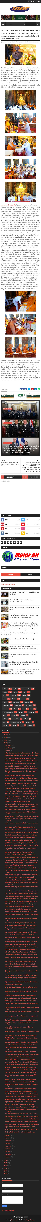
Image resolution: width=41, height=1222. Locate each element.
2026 (5, 735)
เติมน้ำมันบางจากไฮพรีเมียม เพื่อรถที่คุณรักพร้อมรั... (20, 827)
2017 (5, 1171)
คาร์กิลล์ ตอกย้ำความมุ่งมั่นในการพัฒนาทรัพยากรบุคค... (21, 947)
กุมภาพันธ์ (8, 1154)
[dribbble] (34, 1)
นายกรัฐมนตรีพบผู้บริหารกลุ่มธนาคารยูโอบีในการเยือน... (21, 941)
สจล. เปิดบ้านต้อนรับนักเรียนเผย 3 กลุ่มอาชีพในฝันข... (21, 1045)
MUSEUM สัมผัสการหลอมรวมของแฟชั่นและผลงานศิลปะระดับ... (21, 1038)
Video (14, 725)
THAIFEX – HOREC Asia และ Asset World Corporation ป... (22, 794)
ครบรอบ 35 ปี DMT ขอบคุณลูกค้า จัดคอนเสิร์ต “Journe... (21, 863)
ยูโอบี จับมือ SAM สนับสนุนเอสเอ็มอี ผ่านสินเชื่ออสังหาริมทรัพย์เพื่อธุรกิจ (21, 601)
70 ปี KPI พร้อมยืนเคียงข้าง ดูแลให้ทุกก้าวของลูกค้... (20, 1104)
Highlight (10, 575)
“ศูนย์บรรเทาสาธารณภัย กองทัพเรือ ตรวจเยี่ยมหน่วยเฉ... (21, 982)
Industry (4, 715)
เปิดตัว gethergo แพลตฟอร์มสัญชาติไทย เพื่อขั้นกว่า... (21, 998)
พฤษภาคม (8, 1146)
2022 (5, 1160)
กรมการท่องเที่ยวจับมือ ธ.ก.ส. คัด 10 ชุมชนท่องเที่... (20, 877)
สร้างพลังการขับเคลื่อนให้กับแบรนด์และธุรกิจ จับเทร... (21, 952)
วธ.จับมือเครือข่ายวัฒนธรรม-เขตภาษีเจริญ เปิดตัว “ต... (21, 899)
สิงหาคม (8, 1138)
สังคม (24, 692)
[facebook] (29, 1)
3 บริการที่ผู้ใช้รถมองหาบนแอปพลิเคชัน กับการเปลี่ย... (21, 944)
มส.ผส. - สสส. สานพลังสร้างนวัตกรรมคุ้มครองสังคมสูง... (21, 1079)
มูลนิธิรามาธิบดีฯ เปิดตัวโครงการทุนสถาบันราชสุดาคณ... (22, 816)
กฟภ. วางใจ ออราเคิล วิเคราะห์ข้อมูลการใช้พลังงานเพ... (21, 791)
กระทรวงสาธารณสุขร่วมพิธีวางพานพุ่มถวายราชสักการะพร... (21, 887)
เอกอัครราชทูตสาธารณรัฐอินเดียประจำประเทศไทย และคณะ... (21, 958)
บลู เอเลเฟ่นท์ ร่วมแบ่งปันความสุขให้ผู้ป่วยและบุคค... (20, 1127)
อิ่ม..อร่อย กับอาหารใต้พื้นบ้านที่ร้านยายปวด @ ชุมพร (23, 639)
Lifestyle (14, 699)
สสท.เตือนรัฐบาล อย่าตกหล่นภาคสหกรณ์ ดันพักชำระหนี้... (22, 769)
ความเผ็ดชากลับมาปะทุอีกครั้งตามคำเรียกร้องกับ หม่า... (21, 840)
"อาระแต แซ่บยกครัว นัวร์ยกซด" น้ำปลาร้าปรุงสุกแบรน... (22, 1054)
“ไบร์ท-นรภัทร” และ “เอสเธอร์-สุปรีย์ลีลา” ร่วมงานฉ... (21, 975)
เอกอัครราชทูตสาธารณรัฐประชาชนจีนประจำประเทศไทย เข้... (22, 1008)
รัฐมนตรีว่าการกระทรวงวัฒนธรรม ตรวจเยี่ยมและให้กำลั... (20, 1076)
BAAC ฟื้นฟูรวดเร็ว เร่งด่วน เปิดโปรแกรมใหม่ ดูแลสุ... (20, 904)
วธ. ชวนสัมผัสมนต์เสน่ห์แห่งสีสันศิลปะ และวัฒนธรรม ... (21, 893)
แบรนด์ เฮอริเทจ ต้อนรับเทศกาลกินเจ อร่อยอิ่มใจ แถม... (21, 1091)
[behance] (39, 1)
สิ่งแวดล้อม (29, 705)
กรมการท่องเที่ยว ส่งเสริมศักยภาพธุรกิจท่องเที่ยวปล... (20, 758)
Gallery (4, 722)
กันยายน (8, 1135)
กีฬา (4, 695)
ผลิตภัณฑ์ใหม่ (26, 689)
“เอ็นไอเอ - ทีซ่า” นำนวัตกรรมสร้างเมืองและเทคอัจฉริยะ (21, 830)
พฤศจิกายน (8, 748)
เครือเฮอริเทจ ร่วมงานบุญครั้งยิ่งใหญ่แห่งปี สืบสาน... (20, 906)
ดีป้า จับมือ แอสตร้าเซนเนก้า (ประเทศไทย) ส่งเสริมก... (21, 1067)
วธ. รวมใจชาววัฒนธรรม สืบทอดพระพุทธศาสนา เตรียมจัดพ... (21, 871)
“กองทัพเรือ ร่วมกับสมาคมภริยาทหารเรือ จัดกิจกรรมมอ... (21, 896)
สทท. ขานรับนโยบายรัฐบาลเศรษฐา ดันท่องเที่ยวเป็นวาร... (22, 1119)
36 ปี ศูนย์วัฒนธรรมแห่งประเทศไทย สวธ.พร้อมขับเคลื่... (21, 1042)
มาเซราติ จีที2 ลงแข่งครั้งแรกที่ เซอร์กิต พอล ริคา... (20, 766)
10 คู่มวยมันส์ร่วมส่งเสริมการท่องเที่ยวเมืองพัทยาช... (20, 1132)
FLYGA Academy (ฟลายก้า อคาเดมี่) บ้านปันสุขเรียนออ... (21, 925)
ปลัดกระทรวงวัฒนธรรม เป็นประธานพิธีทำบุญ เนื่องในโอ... (21, 992)
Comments (30, 575)
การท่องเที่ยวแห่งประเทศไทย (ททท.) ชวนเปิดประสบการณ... (21, 849)
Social (15, 709)
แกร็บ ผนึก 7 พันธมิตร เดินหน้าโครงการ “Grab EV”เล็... (21, 796)
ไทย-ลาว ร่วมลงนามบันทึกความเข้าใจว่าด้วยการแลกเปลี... (20, 772)
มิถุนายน (8, 1143)
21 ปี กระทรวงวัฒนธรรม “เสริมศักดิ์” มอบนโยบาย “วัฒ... (22, 1129)
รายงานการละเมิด (8, 1210)
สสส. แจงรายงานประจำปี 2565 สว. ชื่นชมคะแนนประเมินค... (22, 1012)
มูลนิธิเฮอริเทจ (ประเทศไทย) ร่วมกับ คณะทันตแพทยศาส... (22, 1099)
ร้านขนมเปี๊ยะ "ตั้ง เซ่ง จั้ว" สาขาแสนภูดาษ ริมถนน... (20, 1059)
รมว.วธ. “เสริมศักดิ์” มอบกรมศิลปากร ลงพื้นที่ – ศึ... (20, 935)
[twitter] (31, 1)
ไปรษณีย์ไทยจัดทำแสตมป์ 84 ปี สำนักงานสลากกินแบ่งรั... (22, 1121)
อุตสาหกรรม (18, 705)
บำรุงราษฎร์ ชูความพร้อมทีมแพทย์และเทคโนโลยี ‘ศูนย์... (21, 1107)
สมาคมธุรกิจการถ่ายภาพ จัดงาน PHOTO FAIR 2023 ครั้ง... (22, 845)
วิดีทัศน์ (26, 719)
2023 (5, 743)
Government (5, 709)
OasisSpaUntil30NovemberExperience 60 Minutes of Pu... (22, 756)
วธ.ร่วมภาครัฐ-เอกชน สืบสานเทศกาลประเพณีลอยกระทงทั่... (21, 1004)
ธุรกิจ (15, 689)
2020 (5, 1166)
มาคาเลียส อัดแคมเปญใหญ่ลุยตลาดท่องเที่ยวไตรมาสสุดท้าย (20, 819)
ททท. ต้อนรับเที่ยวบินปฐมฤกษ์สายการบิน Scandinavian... (21, 761)
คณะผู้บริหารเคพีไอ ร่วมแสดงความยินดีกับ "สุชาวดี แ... (21, 783)
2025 (5, 737)
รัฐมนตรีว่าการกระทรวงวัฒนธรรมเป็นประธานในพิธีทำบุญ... (20, 1110)
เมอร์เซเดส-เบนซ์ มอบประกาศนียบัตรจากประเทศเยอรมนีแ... (21, 823)
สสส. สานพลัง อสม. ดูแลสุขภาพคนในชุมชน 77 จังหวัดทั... (22, 875)
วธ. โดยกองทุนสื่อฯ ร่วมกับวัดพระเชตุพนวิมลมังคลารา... (21, 804)
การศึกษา (5, 702)
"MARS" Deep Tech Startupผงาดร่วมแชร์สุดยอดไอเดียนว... (21, 1048)
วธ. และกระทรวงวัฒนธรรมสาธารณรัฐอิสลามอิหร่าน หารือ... (21, 812)
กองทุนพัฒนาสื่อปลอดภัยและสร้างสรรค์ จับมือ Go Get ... (21, 860)
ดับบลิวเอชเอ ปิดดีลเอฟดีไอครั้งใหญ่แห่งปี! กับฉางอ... (20, 855)
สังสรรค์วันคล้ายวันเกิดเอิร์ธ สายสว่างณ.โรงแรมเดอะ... (21, 809)
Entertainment (6, 705)
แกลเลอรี (22, 715)
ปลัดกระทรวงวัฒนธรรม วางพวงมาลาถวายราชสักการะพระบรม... (21, 883)
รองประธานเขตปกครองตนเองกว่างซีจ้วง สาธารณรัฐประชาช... (22, 915)
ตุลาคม (7, 751)
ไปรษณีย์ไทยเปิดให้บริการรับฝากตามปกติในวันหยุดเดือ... (21, 1020)
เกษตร (23, 699)
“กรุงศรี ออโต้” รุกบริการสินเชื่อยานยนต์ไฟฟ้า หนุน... (20, 837)
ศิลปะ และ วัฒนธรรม (33, 42)
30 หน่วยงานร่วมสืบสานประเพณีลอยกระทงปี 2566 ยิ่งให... (21, 919)
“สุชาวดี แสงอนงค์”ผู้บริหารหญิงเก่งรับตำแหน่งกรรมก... (21, 1102)
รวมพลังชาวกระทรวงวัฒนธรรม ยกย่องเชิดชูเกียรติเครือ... (22, 1116)
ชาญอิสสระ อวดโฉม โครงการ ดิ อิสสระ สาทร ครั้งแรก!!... (20, 1023)
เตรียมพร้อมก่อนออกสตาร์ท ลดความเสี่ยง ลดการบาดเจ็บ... (22, 1064)
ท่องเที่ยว (5, 692)
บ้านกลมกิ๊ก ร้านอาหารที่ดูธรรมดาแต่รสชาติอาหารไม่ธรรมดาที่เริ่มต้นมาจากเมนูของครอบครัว (23, 616)
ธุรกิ (22, 725)
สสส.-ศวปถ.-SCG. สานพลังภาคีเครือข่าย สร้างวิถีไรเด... (21, 1082)
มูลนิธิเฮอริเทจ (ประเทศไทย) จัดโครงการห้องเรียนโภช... (21, 843)
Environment (5, 725)
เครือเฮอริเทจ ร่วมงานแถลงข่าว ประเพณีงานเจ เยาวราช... (19, 1027)
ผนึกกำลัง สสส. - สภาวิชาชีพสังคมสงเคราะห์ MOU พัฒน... (22, 753)
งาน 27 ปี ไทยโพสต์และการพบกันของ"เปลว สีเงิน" (20, 865)
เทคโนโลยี (13, 695)
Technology (31, 712)
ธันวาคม (8, 745)
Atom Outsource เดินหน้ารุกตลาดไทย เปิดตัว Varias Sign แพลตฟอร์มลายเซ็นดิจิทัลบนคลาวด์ (23, 663)
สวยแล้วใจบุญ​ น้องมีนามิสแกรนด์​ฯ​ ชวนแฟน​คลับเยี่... (20, 964)
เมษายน (7, 1149)
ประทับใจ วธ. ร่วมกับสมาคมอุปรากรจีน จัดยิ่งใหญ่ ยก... (21, 961)
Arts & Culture (16, 719)
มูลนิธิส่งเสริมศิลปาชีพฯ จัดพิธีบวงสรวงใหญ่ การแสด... (21, 778)
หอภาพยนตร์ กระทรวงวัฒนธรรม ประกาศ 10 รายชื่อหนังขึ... (21, 1085)
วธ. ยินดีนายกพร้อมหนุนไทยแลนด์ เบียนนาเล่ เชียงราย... (21, 1114)
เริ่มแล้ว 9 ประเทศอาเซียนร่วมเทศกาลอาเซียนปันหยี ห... (21, 955)
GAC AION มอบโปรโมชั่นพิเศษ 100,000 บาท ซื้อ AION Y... (21, 932)
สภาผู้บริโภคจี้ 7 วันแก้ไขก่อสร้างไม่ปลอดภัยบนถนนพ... (21, 1089)
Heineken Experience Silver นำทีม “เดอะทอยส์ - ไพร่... (21, 786)
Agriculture (28, 722)
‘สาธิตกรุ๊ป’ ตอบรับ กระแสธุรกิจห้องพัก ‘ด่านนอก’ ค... (20, 788)
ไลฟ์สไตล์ (5, 689)
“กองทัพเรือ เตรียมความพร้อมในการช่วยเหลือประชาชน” (21, 1094)
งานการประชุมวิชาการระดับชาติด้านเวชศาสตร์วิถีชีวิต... (22, 1124)
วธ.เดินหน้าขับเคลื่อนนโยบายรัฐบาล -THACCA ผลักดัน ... (21, 880)
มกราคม (8, 1157)
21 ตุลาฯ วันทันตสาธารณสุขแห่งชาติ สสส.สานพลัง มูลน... (20, 928)
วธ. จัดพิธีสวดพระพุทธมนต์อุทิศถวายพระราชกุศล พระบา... (21, 978)
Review (13, 715)
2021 (5, 1163)
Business (27, 702)
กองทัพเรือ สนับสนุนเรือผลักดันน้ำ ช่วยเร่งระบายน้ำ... (20, 1057)
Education (21, 712)
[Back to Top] (27, 1217)
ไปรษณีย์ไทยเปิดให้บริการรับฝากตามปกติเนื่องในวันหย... (21, 912)
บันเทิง (24, 695)
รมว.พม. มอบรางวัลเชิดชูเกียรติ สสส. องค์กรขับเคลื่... (20, 923)
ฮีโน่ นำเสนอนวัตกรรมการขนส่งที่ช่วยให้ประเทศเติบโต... (22, 857)
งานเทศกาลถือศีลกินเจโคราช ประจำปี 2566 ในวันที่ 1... (21, 1062)
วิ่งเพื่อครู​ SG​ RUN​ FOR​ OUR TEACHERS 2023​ (18, 801)
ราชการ (15, 692)
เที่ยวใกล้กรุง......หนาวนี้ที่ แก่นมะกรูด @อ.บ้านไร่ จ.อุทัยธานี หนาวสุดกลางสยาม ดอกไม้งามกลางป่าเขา (23, 647)
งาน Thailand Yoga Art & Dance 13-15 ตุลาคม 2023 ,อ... (21, 901)
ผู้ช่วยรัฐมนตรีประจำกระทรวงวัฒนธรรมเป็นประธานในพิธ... (21, 971)
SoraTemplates (14, 1220)
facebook (36, 477)
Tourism (4, 699)
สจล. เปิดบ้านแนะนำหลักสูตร (13, 984)
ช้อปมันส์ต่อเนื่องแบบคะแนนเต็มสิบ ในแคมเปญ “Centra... (22, 1070)
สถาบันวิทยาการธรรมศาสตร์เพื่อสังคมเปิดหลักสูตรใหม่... (21, 891)
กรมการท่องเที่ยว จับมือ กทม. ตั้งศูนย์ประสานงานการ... (21, 1035)
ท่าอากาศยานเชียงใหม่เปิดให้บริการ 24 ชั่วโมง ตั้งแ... (20, 763)
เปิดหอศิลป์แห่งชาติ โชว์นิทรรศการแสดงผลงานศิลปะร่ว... (22, 868)
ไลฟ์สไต (30, 725)
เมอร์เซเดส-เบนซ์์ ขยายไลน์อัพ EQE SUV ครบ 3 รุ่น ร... (21, 909)
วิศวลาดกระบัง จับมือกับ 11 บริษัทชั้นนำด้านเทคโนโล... (21, 1072)
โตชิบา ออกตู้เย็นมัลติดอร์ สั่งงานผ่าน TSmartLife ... (20, 775)
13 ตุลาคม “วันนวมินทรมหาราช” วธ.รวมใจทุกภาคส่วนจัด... (21, 988)
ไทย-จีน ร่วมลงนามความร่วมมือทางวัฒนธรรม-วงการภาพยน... (22, 938)
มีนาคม (7, 1151)
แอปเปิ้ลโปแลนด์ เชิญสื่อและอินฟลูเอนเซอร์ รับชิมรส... (21, 995)
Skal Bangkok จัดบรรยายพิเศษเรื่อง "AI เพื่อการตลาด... (21, 1001)
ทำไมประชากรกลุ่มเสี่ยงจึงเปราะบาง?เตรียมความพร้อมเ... (22, 832)
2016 (5, 1174)
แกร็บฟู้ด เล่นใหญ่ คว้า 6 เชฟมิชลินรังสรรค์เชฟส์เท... (20, 949)
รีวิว (32, 709)
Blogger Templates (30, 1220)
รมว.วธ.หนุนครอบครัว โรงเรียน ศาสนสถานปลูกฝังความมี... (21, 1016)
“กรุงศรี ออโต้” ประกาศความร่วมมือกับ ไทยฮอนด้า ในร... (22, 1096)
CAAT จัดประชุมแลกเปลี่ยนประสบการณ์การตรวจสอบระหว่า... (21, 967)
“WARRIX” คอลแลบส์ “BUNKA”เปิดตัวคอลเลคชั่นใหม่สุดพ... (22, 781)
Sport (24, 709)
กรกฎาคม (8, 1141)
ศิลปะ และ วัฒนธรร (16, 722)
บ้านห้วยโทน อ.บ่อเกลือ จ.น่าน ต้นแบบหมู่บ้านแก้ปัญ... (21, 835)
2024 (5, 740)
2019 (5, 1168)
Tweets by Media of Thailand (8, 584)
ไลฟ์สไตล (5, 719)
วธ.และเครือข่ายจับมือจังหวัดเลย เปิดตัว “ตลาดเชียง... (21, 1051)
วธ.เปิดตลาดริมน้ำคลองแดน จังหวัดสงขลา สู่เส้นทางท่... (21, 807)
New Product (16, 702)
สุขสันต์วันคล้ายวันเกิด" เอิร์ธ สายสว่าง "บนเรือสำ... (20, 799)
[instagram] (36, 1)
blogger (25, 477)
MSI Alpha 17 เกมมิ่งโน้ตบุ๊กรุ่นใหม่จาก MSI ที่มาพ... (19, 852)
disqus (31, 477)
